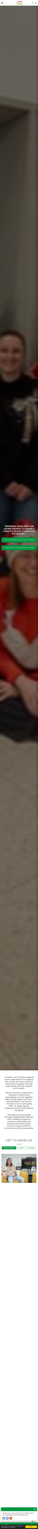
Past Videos (31, 1148)
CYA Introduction (8, 1148)
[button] (2, 3)
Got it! (31, 1526)
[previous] (4, 1168)
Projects (21, 1148)
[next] (33, 1168)
